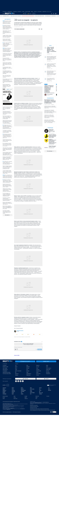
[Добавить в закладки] (39, 29)
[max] (20, 381)
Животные (16, 373)
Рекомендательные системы (33, 407)
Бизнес (16, 366)
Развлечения (38, 373)
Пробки (29, 13)
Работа (37, 372)
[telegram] (16, 381)
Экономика (48, 372)
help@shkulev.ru (8, 409)
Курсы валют (39, 11)
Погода (23, 11)
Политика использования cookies (34, 406)
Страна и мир (48, 369)
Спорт (47, 366)
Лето (27, 369)
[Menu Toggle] (3, 13)
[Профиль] (56, 13)
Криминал (28, 366)
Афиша (32, 11)
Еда (15, 372)
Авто (16, 365)
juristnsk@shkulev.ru (22, 408)
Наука (27, 372)
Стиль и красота (48, 368)
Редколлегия (44, 11)
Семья (47, 365)
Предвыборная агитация (6, 372)
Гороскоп (35, 11)
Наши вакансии (5, 369)
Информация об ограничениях (34, 405)
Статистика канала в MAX (7, 373)
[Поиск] (52, 13)
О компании (4, 365)
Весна (16, 368)
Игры (50, 11)
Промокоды (15, 11)
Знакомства (19, 11)
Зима (27, 365)
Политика (37, 369)
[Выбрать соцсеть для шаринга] (41, 29)
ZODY (48, 11)
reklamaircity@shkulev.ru (46, 402)
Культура (27, 368)
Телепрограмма (27, 11)
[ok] (23, 381)
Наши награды (5, 368)
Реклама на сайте (5, 366)
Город (16, 369)
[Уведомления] (54, 13)
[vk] (18, 381)
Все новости (5, 11)
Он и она (37, 366)
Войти (17, 349)
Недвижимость (9, 11)
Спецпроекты (48, 373)
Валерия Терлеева (20, 330)
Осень (37, 368)
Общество (37, 365)
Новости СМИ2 (16, 355)
